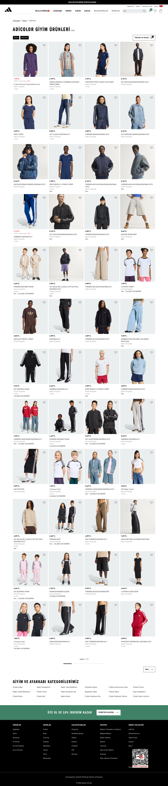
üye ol (156, 6)
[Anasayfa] (8, 10)
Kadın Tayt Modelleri (69, 687)
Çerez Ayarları (70, 777)
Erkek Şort (41, 696)
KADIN (78, 11)
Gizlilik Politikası (82, 777)
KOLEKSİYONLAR (101, 11)
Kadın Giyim (65, 696)
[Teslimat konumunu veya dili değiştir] (161, 6)
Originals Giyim (91, 687)
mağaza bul (130, 6)
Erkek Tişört (42, 692)
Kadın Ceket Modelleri (21, 692)
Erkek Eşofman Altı (92, 696)
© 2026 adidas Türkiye (84, 783)
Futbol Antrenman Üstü (118, 687)
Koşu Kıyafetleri (139, 692)
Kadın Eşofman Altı (68, 692)
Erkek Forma (138, 687)
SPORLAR (116, 11)
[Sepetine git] (160, 11)
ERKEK (69, 11)
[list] (73, 38)
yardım (138, 6)
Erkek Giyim (18, 696)
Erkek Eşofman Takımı (118, 696)
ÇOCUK (87, 11)
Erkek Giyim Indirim (141, 696)
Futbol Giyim (114, 692)
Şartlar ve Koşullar (96, 777)
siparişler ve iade (147, 6)
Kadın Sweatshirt (43, 687)
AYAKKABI (57, 11)
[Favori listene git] (155, 11)
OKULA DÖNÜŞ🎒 (42, 11)
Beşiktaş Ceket (91, 692)
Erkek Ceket (18, 687)
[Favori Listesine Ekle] (44, 46)
